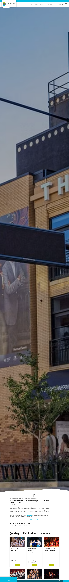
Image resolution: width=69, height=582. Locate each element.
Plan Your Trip (57, 4)
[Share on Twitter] (14, 504)
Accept (9, 580)
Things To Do (34, 4)
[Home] (9, 4)
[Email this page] (16, 504)
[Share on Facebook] (12, 504)
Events (41, 4)
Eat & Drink (49, 4)
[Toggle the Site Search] (62, 4)
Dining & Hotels (37, 519)
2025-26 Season (32, 519)
